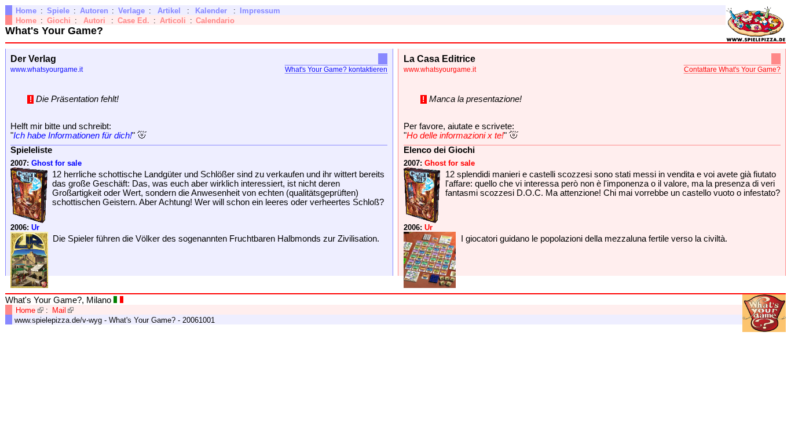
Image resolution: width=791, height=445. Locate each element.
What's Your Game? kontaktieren (336, 69)
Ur (35, 227)
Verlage (131, 10)
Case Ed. (133, 20)
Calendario (215, 20)
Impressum (260, 10)
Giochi (59, 20)
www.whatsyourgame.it (46, 69)
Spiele (58, 10)
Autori (94, 20)
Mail (59, 310)
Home (26, 10)
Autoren (94, 10)
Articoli (173, 20)
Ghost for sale (56, 163)
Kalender (211, 10)
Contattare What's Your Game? (732, 69)
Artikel (169, 10)
